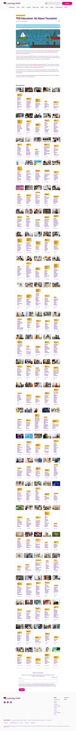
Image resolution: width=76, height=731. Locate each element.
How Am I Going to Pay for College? (38, 247)
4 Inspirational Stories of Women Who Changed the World (47, 176)
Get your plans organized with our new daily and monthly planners (19, 175)
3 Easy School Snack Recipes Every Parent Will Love (46, 273)
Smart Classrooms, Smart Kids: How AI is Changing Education (20, 472)
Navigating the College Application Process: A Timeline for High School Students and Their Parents (37, 423)
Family (65, 7)
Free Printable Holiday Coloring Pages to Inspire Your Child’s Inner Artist (56, 613)
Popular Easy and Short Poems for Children (19, 720)
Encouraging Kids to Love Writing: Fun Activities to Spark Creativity (56, 372)
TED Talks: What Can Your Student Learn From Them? (47, 660)
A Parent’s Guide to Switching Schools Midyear (37, 130)
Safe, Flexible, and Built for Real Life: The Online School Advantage (19, 150)
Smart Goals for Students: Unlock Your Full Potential (37, 274)
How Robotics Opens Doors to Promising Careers (47, 326)
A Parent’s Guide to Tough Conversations (28, 568)
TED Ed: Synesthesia (38, 662)
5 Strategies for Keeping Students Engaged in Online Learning (38, 523)
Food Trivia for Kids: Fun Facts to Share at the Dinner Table (56, 177)
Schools (18, 7)
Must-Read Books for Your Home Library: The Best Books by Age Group (46, 223)
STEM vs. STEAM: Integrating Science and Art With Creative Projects (19, 200)
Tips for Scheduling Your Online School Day (47, 474)
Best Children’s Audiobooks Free (47, 498)
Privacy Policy (6, 722)
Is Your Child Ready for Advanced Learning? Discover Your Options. (37, 614)
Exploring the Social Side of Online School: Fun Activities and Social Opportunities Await (47, 150)
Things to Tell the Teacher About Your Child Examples (28, 544)
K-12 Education (12, 7)
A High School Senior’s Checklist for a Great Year (19, 397)
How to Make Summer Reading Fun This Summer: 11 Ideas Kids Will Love (28, 150)
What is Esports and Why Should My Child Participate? (19, 449)
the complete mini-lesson (36, 64)
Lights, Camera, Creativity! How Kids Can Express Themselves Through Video (56, 222)
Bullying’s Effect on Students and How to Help (47, 638)
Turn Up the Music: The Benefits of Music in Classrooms (28, 400)
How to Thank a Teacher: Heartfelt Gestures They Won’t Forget (19, 544)
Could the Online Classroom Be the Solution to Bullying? (19, 660)
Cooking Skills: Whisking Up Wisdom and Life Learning (28, 301)
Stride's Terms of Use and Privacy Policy (43, 683)
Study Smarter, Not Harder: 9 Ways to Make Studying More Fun (19, 372)
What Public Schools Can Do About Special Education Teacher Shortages (37, 495)
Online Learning (36, 7)
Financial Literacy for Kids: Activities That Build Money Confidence (28, 176)
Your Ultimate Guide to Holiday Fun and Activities (47, 614)
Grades (23, 7)
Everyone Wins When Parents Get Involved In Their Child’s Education (29, 472)
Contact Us (66, 697)
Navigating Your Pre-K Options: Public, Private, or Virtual (37, 372)
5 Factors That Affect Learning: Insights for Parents (28, 425)
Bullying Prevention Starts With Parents (28, 661)
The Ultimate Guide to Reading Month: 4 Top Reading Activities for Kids (38, 589)
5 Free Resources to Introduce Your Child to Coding (28, 350)
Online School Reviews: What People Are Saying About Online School (56, 447)
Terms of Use (27, 722)
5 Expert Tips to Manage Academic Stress (38, 325)
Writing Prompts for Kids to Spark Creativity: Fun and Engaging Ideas (56, 273)
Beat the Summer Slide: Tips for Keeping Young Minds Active (19, 128)
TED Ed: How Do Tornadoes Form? (56, 661)
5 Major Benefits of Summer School (56, 546)
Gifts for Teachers (55, 526)
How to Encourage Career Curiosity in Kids (46, 105)
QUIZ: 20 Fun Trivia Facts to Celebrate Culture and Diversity (19, 425)
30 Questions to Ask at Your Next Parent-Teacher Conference (19, 615)
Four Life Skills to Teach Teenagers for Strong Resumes (28, 615)
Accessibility (33, 722)
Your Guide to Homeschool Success (56, 106)
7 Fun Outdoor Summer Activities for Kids (56, 497)
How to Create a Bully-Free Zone (37, 400)
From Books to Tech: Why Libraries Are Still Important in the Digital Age (19, 590)
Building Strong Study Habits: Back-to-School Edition (28, 637)
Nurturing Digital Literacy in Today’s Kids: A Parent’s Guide (28, 496)
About (65, 699)
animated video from (50, 50)
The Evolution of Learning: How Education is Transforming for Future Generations (29, 590)
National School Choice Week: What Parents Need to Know (46, 246)
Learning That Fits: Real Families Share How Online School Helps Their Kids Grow (56, 127)
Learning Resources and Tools (20, 15)
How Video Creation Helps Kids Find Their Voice (55, 201)
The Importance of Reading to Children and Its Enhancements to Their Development (38, 566)
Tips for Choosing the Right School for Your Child (37, 224)
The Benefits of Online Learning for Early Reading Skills (19, 247)
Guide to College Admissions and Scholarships (36, 720)
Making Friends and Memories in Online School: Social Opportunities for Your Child (20, 325)
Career (46, 7)
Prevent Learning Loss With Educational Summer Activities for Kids (37, 176)
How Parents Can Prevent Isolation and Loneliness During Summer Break (47, 521)
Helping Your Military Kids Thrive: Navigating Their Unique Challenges (47, 348)
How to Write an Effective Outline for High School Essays (47, 301)
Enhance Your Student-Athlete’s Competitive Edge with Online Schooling (28, 448)
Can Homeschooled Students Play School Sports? (55, 426)
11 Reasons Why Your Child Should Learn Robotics (56, 301)
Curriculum (28, 7)
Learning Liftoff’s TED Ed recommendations (29, 75)
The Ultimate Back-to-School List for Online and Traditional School (19, 495)
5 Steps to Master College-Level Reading (47, 565)
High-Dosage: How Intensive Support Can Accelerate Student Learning (47, 127)
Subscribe (67, 3)
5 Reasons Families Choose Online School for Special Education (56, 325)
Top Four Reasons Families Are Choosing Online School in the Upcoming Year (19, 102)
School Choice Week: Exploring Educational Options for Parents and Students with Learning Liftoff (28, 271)
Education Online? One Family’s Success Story (37, 105)
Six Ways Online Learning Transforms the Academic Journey (46, 372)
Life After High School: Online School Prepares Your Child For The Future (56, 471)
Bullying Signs (55, 640)
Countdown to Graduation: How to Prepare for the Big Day (37, 544)
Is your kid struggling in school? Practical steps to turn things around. (28, 104)
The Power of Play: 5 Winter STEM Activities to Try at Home (19, 272)
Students (52, 7)
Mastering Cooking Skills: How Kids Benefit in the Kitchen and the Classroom (28, 246)
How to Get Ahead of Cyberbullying (38, 641)
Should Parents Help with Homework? (38, 350)
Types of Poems (19, 569)
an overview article (39, 69)
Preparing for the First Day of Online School (38, 450)
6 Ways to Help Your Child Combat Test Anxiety (29, 324)
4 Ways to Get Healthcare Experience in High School (29, 523)
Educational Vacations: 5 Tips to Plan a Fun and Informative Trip (19, 301)
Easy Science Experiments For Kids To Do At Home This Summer (20, 523)
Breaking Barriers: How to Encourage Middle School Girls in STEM (28, 222)
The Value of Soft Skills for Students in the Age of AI (56, 590)
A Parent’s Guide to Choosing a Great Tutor (56, 247)
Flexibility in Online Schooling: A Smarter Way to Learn (28, 200)
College (42, 7)
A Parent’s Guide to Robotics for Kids (37, 153)
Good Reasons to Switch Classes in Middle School (19, 637)
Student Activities (59, 7)
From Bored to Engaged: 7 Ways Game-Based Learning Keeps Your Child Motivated (19, 349)
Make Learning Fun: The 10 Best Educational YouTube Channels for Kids (47, 588)
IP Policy (21, 722)
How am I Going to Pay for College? (46, 546)
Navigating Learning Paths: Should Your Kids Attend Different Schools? (56, 348)
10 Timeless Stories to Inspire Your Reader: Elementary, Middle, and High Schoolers (56, 566)
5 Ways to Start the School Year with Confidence (38, 473)
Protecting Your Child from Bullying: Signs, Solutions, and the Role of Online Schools (56, 397)
